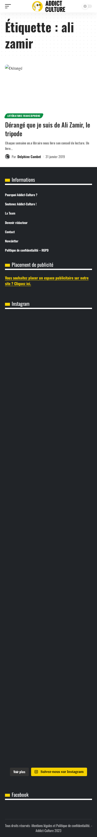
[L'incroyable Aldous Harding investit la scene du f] (48, 639)
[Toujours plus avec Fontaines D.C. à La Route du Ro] (48, 440)
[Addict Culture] (48, 6)
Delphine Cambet (29, 156)
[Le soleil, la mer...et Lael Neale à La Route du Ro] (48, 739)
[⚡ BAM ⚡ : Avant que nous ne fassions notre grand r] (48, 341)
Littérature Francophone (23, 116)
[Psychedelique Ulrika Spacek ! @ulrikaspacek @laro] (48, 590)
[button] (9, 6)
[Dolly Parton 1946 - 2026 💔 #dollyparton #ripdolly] (48, 391)
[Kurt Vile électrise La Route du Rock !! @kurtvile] (48, 540)
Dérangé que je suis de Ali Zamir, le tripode (47, 129)
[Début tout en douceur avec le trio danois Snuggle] (48, 689)
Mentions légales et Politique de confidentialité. (61, 825)
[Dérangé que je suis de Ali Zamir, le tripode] (48, 91)
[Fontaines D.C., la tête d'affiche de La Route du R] (48, 490)
